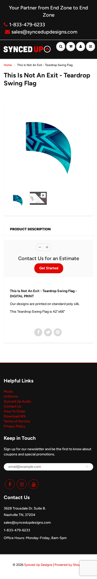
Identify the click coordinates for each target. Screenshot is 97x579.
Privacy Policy (14, 426)
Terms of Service (17, 421)
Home (8, 65)
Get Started (48, 268)
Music (8, 391)
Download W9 (15, 416)
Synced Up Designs (38, 565)
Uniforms (11, 396)
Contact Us (12, 406)
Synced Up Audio (17, 401)
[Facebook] (10, 484)
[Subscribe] (87, 467)
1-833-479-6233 (27, 25)
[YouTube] (34, 484)
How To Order (15, 411)
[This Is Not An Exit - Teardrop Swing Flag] (48, 148)
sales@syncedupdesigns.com (44, 32)
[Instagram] (22, 484)
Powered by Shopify (69, 565)
